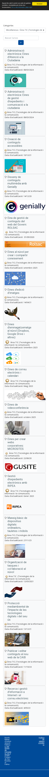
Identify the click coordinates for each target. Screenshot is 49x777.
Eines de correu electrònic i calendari (17, 373)
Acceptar (39, 4)
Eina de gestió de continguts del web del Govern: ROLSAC (17, 222)
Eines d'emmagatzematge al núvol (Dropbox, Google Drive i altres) (18, 331)
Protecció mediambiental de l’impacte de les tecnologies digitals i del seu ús (18, 611)
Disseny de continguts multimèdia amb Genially (17, 181)
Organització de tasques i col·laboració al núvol (17, 567)
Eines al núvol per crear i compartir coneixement (18, 255)
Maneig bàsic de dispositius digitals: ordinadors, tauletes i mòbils (17, 524)
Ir (21, 42)
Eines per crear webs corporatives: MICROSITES (16, 443)
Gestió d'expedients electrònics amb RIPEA (17, 480)
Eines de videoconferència (17, 406)
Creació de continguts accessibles (14, 142)
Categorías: (8, 25)
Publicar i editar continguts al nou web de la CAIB (17, 654)
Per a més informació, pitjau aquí (21, 7)
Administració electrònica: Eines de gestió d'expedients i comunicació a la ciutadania (18, 100)
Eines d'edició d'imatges (15, 291)
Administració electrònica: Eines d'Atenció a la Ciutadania (18, 55)
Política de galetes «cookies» (41, 741)
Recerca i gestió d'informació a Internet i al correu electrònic (17, 693)
